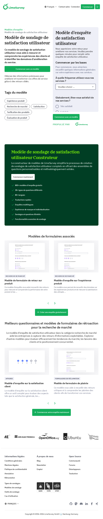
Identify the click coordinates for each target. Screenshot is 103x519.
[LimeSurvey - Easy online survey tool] (14, 7)
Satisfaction (39, 106)
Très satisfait (66, 106)
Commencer (88, 7)
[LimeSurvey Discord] (81, 504)
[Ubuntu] (71, 436)
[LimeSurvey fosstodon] (76, 504)
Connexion (75, 7)
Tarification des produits (18, 112)
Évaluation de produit (17, 117)
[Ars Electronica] (22, 436)
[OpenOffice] (46, 436)
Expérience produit (16, 100)
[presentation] (48, 303)
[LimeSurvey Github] (71, 504)
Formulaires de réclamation (67, 379)
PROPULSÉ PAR (61, 124)
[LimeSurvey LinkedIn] (86, 504)
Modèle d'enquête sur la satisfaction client (24, 385)
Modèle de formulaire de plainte (71, 383)
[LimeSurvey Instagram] (96, 504)
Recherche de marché (17, 106)
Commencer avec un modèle (27, 69)
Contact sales (64, 7)
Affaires (9, 379)
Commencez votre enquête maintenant (53, 412)
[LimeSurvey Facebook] (91, 504)
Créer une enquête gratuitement (53, 312)
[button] (97, 6)
